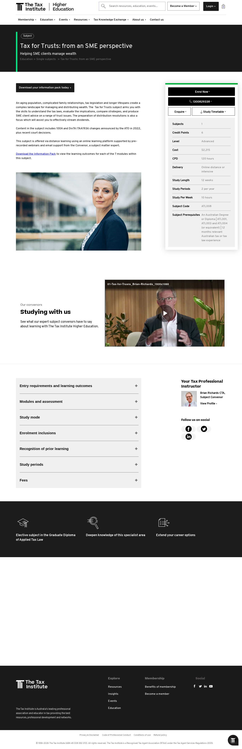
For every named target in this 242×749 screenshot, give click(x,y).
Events (63, 19)
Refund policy (160, 735)
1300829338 (201, 101)
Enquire (179, 112)
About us (138, 19)
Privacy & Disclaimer (89, 735)
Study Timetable (213, 112)
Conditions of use (142, 735)
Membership (26, 19)
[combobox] (132, 6)
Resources (81, 19)
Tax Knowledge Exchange (110, 19)
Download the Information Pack (36, 154)
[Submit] (103, 6)
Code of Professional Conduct (116, 735)
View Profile (207, 403)
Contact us (157, 19)
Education (46, 19)
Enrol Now (201, 92)
